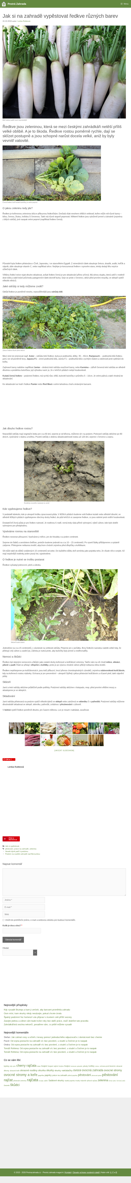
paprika (41, 1075)
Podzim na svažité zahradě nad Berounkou (22, 854)
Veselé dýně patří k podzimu (16, 851)
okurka (42, 1070)
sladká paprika (70, 1080)
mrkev (97, 1066)
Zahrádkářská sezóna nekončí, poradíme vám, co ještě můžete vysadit (38, 1024)
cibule (39, 1066)
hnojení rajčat (53, 1066)
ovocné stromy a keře (20, 1075)
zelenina (33, 849)
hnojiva (61, 1066)
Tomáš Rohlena (11, 1048)
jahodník (79, 1066)
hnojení (44, 1066)
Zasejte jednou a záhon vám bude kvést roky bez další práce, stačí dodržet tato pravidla (46, 1021)
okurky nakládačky (63, 1070)
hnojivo (67, 1066)
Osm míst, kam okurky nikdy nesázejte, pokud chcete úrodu (33, 1013)
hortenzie (74, 1066)
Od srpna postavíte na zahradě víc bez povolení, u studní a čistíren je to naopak (48, 1041)
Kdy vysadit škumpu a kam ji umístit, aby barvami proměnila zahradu (37, 1009)
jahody (85, 1066)
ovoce (77, 1070)
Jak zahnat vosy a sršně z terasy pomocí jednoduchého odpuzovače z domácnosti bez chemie (56, 1037)
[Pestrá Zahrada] (4, 4)
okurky (50, 1070)
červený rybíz (121, 1080)
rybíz (46, 1081)
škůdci (15, 1085)
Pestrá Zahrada (17, 3)
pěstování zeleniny (19, 1080)
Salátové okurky (56, 1080)
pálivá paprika (72, 1075)
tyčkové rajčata (92, 1081)
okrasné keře (14, 1071)
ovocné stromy (113, 1070)
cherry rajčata (26, 1065)
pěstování (9, 849)
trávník (83, 1081)
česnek (7, 1085)
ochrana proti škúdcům (108, 1066)
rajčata (32, 1080)
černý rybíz (112, 1080)
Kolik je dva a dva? (12, 925)
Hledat (6, 948)
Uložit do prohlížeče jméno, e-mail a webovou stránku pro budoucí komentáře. (40, 920)
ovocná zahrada (92, 1070)
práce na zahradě (21, 849)
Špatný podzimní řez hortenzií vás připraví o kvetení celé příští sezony (38, 1017)
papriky (48, 1075)
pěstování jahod (96, 1075)
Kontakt (68, 1172)
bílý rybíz (13, 1066)
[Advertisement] (64, 242)
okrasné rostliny (28, 1070)
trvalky (77, 1080)
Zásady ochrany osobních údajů (86, 1172)
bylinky (6, 1066)
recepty (41, 1080)
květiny (92, 1066)
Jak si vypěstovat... (13, 846)
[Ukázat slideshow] (64, 750)
